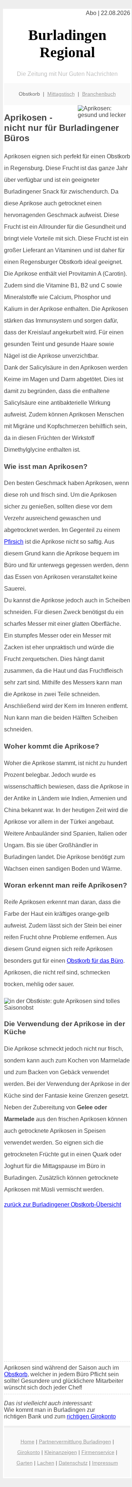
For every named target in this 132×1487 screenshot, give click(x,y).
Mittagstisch (61, 94)
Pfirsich (13, 542)
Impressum (105, 1463)
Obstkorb (15, 1374)
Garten (24, 1463)
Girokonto (28, 1452)
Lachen (45, 1463)
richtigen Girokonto (91, 1416)
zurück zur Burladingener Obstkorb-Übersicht (62, 1204)
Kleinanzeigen (60, 1452)
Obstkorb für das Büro (95, 961)
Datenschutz (73, 1463)
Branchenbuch (99, 94)
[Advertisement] (66, 1286)
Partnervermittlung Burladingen (75, 1441)
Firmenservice (97, 1452)
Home (27, 1441)
